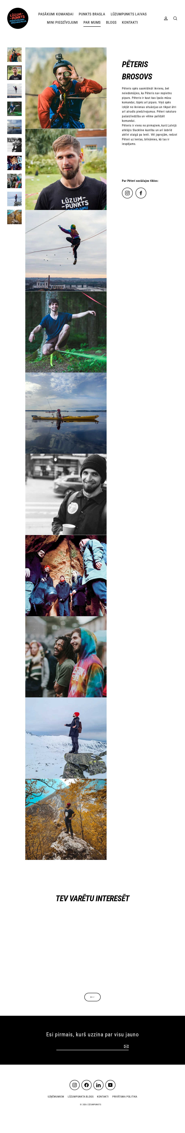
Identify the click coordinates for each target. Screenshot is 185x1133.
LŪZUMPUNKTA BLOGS (81, 1096)
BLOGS (111, 22)
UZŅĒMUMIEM (56, 1096)
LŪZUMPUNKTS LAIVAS (129, 14)
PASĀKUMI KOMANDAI (56, 14)
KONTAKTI (130, 22)
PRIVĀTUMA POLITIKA (124, 1096)
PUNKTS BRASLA (92, 14)
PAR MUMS (92, 22)
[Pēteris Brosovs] (127, 197)
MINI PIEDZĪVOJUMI (62, 22)
